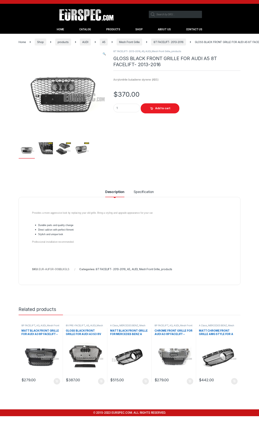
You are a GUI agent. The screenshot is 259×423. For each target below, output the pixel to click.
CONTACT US (194, 29)
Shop (40, 42)
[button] (104, 54)
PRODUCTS (113, 29)
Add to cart (162, 108)
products (63, 42)
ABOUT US (164, 29)
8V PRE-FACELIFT (75, 325)
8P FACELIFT (28, 325)
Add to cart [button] (57, 381)
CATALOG (85, 29)
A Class (114, 325)
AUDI (85, 42)
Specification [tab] (144, 192)
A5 (103, 42)
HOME (60, 29)
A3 (37, 325)
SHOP (138, 29)
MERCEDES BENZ (128, 325)
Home (22, 42)
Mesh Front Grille (129, 42)
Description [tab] (114, 192)
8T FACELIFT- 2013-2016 (169, 42)
